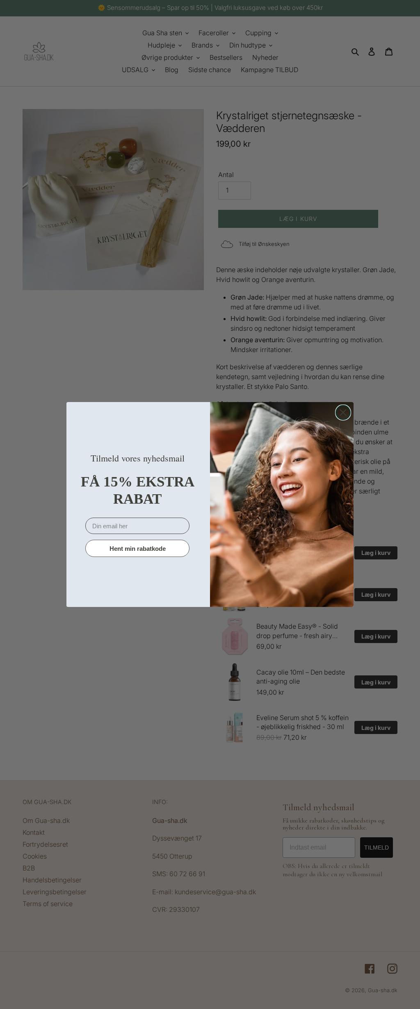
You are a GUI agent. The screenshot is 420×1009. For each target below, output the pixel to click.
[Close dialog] (343, 412)
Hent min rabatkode (138, 548)
